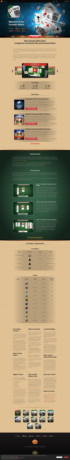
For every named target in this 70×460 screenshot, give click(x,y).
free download (17, 387)
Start (13, 36)
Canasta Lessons (19, 160)
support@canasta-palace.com (34, 387)
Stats (57, 36)
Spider (42, 415)
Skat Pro (18, 415)
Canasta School (50, 36)
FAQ (56, 1)
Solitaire (50, 415)
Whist (34, 415)
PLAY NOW (35, 36)
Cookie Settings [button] (59, 457)
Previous (12, 71)
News (22, 36)
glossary (46, 164)
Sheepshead (34, 421)
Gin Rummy (26, 415)
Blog (54, 1)
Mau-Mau (17, 421)
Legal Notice (42, 446)
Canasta (38, 428)
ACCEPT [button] (66, 457)
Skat (50, 421)
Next (57, 71)
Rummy (30, 428)
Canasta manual (24, 162)
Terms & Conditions (29, 446)
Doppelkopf (42, 421)
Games (5, 1)
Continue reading (31, 108)
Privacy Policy (36, 446)
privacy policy (16, 458)
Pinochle (26, 421)
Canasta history (40, 165)
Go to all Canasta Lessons (35, 237)
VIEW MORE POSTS (35, 143)
